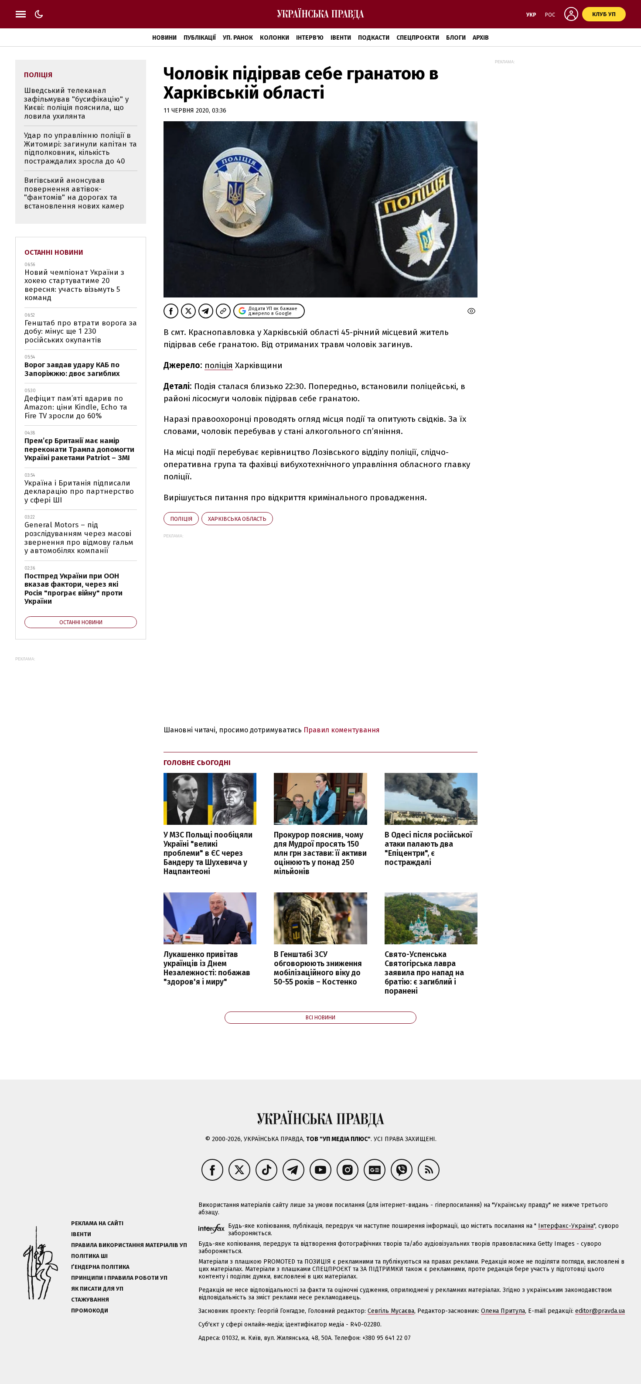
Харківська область (237, 519)
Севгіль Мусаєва (391, 1311)
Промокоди (89, 1310)
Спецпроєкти (417, 37)
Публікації (200, 37)
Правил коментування (341, 730)
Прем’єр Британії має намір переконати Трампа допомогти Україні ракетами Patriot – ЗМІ (79, 449)
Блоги (456, 37)
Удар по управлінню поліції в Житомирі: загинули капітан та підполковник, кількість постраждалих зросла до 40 (80, 148)
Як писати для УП (97, 1288)
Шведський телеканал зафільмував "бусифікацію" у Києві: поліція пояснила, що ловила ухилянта (76, 103)
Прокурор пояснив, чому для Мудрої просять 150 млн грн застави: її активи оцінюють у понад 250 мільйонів (320, 853)
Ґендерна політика (100, 1267)
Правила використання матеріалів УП (129, 1245)
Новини (164, 37)
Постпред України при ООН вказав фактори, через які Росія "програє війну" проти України (73, 588)
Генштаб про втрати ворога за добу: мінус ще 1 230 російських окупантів (80, 331)
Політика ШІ (89, 1256)
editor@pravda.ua (600, 1311)
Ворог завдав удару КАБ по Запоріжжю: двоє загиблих (72, 369)
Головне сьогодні (197, 763)
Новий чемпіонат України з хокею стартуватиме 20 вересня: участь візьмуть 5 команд (74, 285)
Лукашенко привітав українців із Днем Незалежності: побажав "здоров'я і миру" (207, 968)
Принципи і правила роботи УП (119, 1278)
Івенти (341, 37)
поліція (219, 365)
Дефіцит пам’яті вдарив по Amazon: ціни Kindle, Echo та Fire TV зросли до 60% (75, 407)
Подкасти (373, 37)
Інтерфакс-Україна (565, 1226)
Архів (481, 37)
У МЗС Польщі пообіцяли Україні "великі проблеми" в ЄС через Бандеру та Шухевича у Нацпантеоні (208, 853)
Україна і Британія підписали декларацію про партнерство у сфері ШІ (79, 491)
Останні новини (53, 252)
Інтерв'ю (310, 37)
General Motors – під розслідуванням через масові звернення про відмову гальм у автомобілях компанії (78, 537)
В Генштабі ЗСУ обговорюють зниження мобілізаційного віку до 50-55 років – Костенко (318, 968)
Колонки (274, 37)
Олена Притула (503, 1311)
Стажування (90, 1299)
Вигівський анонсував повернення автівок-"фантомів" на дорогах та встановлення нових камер (74, 193)
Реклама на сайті (97, 1223)
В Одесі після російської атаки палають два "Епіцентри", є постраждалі (428, 848)
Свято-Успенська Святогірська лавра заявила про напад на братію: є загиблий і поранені (424, 973)
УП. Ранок (238, 37)
